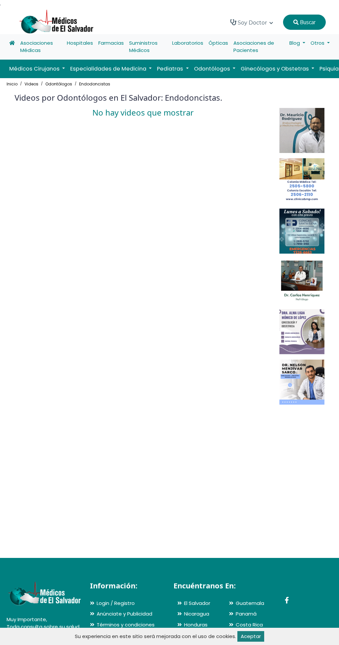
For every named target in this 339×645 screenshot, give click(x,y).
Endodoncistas (94, 84)
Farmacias (111, 42)
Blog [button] (295, 42)
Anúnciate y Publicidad (124, 613)
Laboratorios (187, 42)
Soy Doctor (252, 23)
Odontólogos (58, 84)
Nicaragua (196, 613)
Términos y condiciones (126, 624)
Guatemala (250, 603)
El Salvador (197, 603)
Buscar (307, 22)
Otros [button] (318, 42)
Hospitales (80, 42)
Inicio (12, 84)
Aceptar (251, 636)
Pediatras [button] (170, 69)
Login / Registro (116, 603)
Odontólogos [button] (212, 69)
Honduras (196, 624)
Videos (31, 84)
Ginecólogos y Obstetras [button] (275, 69)
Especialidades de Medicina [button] (109, 69)
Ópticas (218, 42)
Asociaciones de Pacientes (253, 46)
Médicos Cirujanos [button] (35, 69)
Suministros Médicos (143, 46)
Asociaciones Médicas (36, 46)
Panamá (246, 613)
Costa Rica (249, 624)
